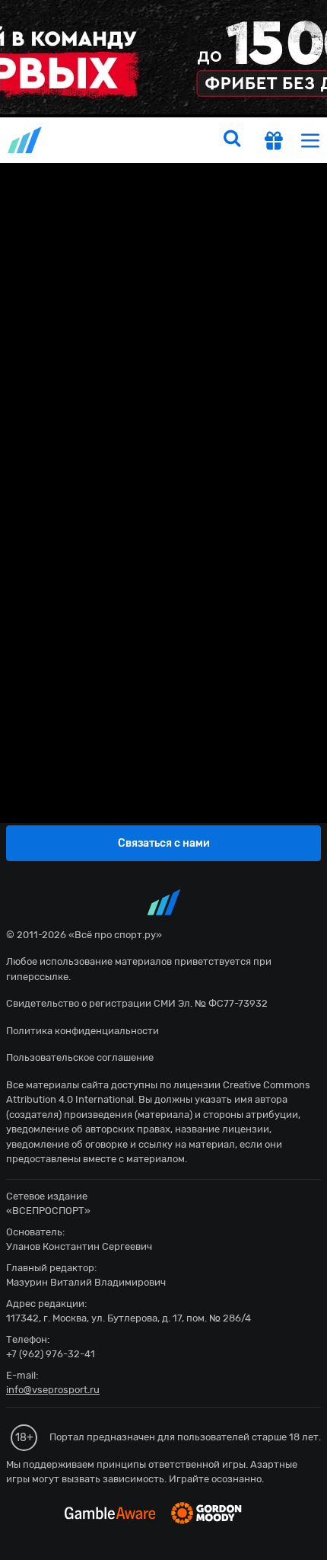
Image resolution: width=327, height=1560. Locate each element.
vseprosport (26, 140)
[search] (232, 140)
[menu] (310, 139)
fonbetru (163, 780)
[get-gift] (274, 142)
